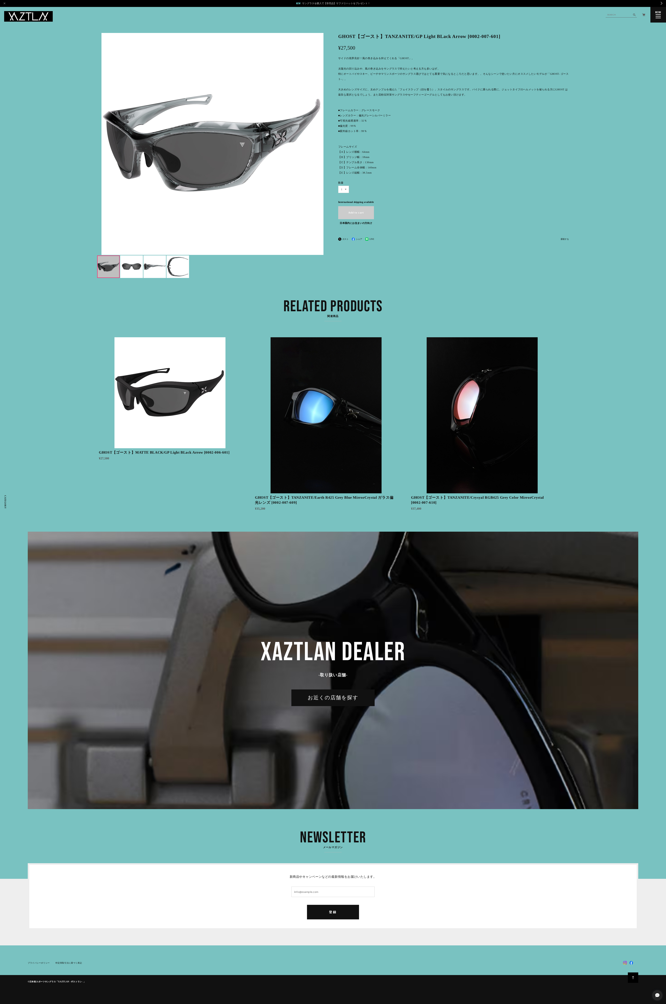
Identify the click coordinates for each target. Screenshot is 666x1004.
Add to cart (356, 212)
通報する (565, 239)
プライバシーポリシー (39, 963)
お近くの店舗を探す (333, 698)
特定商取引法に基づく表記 (69, 963)
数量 (341, 182)
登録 (333, 912)
